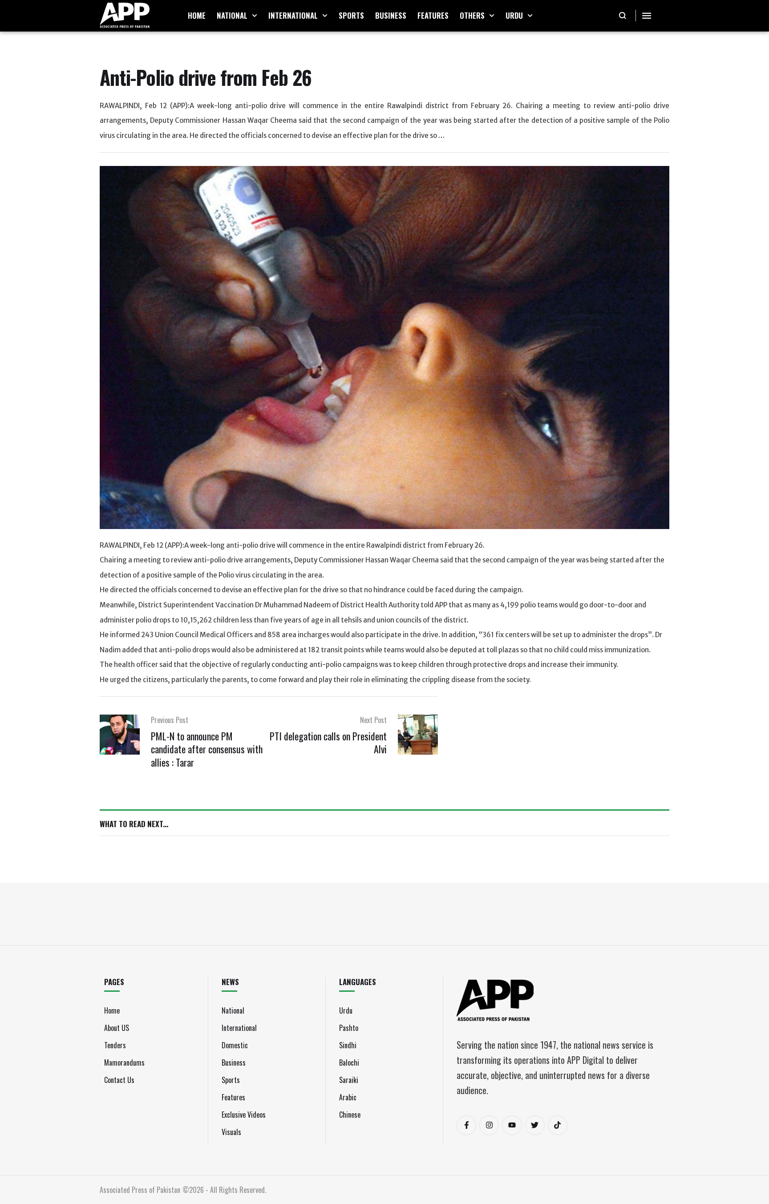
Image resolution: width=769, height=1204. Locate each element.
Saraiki (348, 1080)
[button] (254, 15)
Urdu (345, 1010)
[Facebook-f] (466, 1125)
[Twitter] (535, 1125)
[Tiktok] (557, 1125)
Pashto (348, 1027)
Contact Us (119, 1080)
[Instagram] (489, 1125)
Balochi (349, 1062)
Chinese (349, 1114)
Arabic (347, 1097)
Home (112, 1010)
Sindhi (347, 1045)
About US (116, 1027)
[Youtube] (512, 1125)
